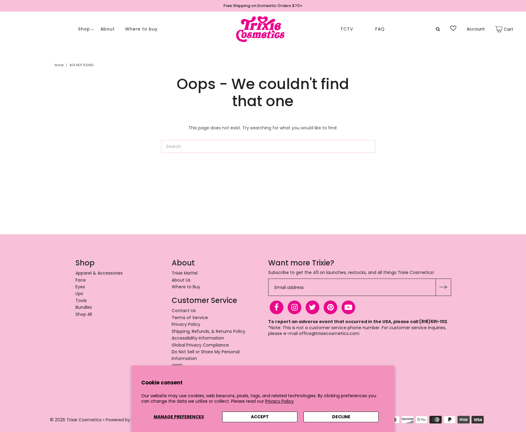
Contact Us (184, 311)
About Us (181, 280)
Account (476, 29)
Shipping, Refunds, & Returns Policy (208, 331)
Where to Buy (186, 287)
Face (80, 280)
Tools (81, 300)
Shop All (83, 314)
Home (59, 65)
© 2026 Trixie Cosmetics (76, 420)
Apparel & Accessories (99, 273)
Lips (79, 293)
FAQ (380, 29)
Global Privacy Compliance (200, 345)
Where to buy (141, 29)
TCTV (346, 29)
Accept (260, 417)
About (107, 29)
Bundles (83, 307)
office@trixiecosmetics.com (329, 333)
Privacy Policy (279, 401)
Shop (84, 29)
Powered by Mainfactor (131, 420)
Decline (341, 417)
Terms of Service (190, 318)
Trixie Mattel (185, 273)
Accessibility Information (198, 338)
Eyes (80, 287)
